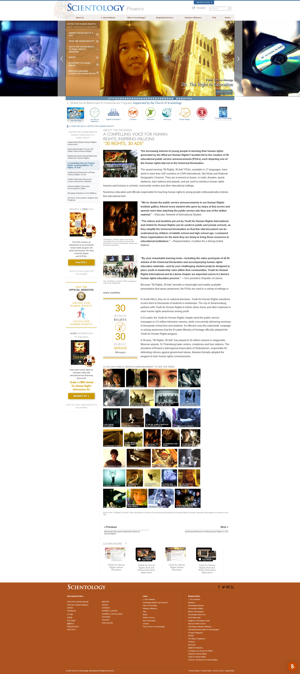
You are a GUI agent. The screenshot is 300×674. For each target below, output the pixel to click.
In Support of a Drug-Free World (200, 651)
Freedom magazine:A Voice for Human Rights (82, 72)
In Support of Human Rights (79, 64)
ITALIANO (106, 620)
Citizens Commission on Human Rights (203, 660)
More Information (149, 621)
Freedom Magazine (223, 119)
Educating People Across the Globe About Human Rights (80, 150)
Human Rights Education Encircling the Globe (79, 187)
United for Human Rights (197, 654)
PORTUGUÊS (107, 623)
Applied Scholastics (113, 119)
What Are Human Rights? (82, 41)
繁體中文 (70, 624)
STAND (191, 636)
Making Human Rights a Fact (81, 34)
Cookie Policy (206, 671)
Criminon (133, 119)
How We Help (75, 121)
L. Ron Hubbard (108, 18)
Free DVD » (81, 262)
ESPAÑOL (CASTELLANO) (112, 614)
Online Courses (149, 617)
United (72, 57)
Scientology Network (196, 605)
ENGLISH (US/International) (77, 602)
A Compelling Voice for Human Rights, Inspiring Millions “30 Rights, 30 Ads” (81, 165)
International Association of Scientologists (203, 630)
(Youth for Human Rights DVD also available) (81, 272)
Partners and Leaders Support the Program (83, 199)
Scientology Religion (195, 608)
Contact (146, 624)
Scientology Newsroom (197, 614)
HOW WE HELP (78, 126)
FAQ (214, 18)
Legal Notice (229, 671)
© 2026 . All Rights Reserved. (90, 671)
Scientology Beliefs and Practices (155, 602)
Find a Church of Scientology (154, 627)
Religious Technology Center (199, 621)
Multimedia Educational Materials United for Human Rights (82, 157)
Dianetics (191, 602)
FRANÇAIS (71, 611)
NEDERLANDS (73, 627)
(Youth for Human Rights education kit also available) (81, 406)
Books (228, 18)
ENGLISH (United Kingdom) (77, 605)
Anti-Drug (167, 119)
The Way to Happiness (94, 120)
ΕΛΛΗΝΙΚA (106, 617)
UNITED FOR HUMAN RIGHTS (100, 126)
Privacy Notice (194, 671)
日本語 (69, 617)
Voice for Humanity (150, 605)
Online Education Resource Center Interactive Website (80, 180)
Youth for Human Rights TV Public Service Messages (81, 49)
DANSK (70, 608)
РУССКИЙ (71, 621)
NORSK (105, 605)
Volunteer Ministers (193, 18)
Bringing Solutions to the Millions (82, 193)
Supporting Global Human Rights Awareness (82, 143)
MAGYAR (105, 602)
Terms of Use (218, 671)
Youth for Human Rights (197, 657)
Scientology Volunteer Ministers (200, 627)
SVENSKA (106, 608)
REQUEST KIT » (81, 396)
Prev (112, 98)
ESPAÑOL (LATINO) (110, 611)
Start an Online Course (196, 624)
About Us (80, 18)
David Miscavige (194, 617)
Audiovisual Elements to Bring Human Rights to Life (81, 173)
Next (188, 98)
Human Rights (184, 119)
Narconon (150, 119)
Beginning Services (164, 18)
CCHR (202, 119)
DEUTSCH (71, 630)
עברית (70, 614)
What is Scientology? (136, 18)
